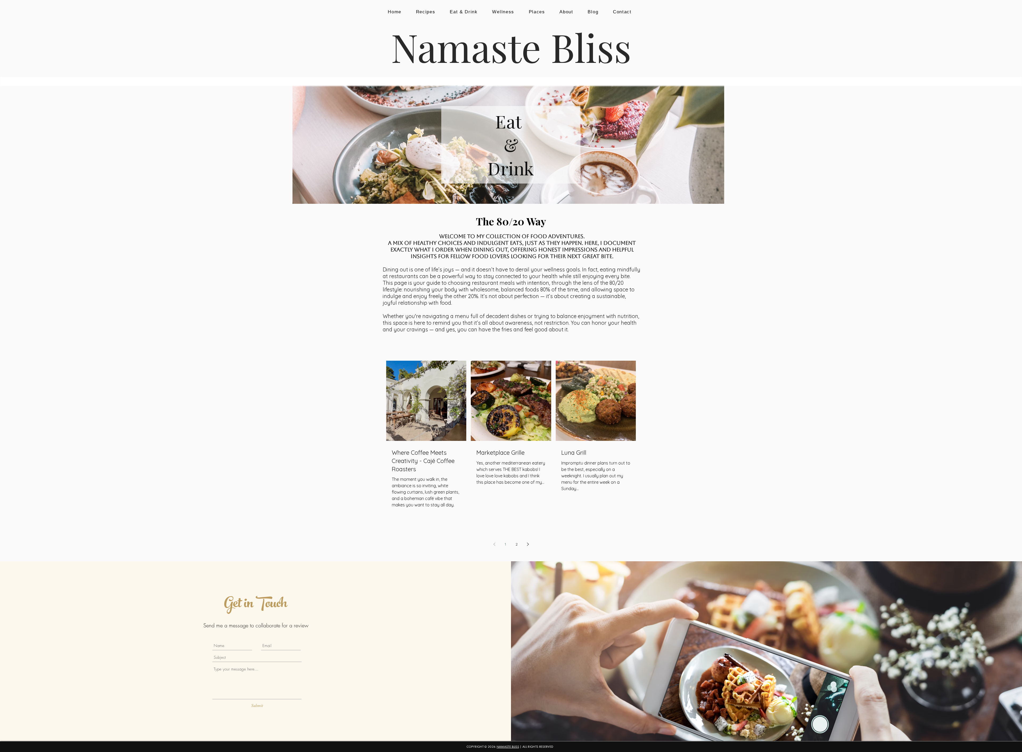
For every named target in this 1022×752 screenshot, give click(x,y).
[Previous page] (494, 544)
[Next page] (528, 544)
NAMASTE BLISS (508, 747)
